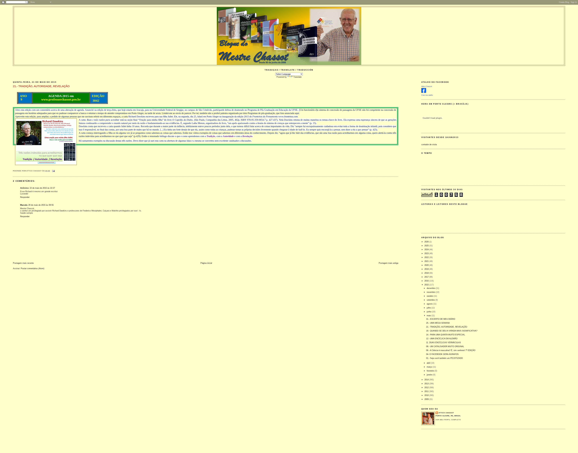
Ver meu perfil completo (448, 420)
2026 (426, 242)
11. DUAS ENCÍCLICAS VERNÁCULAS (443, 342)
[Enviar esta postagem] (53, 171)
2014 (426, 380)
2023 (426, 253)
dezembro (431, 288)
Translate (297, 77)
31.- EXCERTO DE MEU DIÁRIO (440, 319)
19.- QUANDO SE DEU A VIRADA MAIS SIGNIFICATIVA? (451, 331)
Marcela (23, 205)
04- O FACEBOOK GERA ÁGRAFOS (442, 354)
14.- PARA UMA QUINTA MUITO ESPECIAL (445, 335)
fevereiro (431, 371)
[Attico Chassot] (423, 92)
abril (429, 363)
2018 (426, 273)
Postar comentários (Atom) (32, 268)
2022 (426, 257)
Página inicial (206, 263)
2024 (426, 249)
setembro (431, 300)
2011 (426, 391)
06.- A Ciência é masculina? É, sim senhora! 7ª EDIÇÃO (450, 350)
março (430, 367)
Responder (25, 197)
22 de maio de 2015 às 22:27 (42, 188)
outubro (430, 296)
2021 (426, 261)
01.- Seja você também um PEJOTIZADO (444, 358)
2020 (426, 265)
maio (429, 315)
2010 (426, 395)
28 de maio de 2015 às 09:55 (41, 205)
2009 (426, 399)
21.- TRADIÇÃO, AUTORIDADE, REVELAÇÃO (446, 327)
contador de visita (429, 144)
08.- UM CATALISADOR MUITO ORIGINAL (445, 346)
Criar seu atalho (427, 95)
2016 (426, 281)
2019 (426, 269)
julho (429, 308)
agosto (430, 304)
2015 (426, 285)
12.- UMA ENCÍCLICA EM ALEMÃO (441, 338)
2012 (426, 387)
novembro (431, 292)
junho (429, 312)
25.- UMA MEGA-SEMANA (438, 323)
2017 (426, 277)
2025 (426, 245)
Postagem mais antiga (388, 263)
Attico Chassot (426, 86)
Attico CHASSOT (446, 413)
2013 (426, 383)
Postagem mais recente (23, 263)
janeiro (430, 375)
